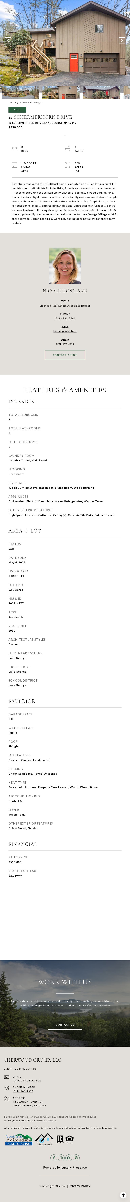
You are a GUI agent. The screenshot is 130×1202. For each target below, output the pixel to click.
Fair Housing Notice (16, 1116)
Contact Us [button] (65, 1024)
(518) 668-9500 (23, 1091)
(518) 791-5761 (65, 318)
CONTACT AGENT (65, 355)
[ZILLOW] (68, 1157)
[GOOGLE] (76, 1157)
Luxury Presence (74, 1167)
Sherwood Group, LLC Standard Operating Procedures (63, 1116)
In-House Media (46, 1120)
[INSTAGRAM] (61, 1157)
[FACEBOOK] (53, 1157)
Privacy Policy (79, 1186)
